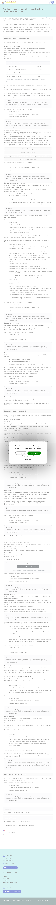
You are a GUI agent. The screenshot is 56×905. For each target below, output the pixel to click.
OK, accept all (34, 453)
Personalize (21, 453)
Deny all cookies (28, 456)
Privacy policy (28, 459)
